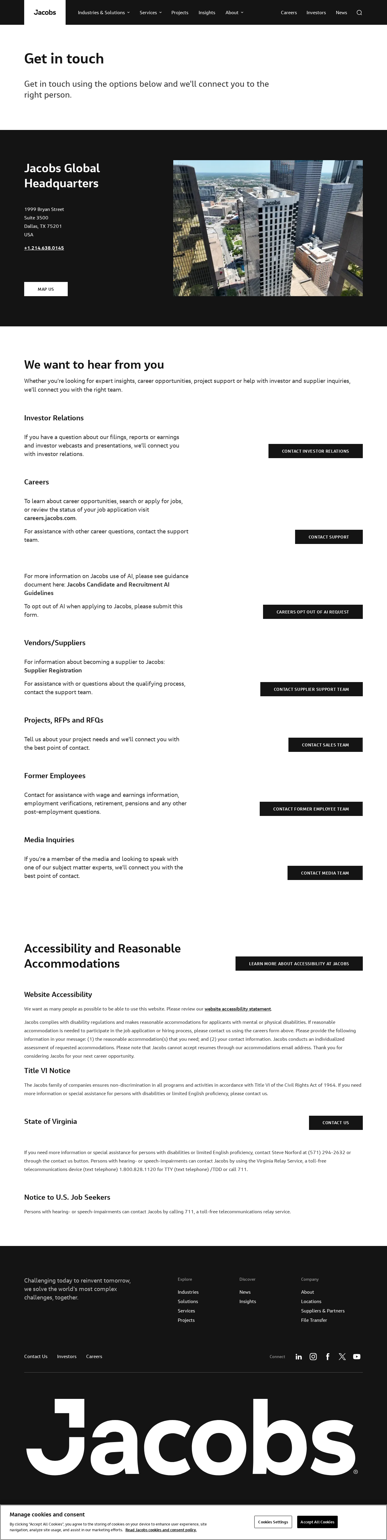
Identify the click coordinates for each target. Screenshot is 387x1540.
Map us (46, 289)
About (307, 1292)
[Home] (45, 12)
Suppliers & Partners (323, 1311)
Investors (66, 1356)
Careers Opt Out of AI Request (313, 612)
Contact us (336, 1122)
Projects (186, 1320)
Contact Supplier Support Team (311, 689)
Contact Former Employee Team (311, 809)
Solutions (188, 1301)
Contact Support (329, 537)
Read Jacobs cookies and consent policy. (161, 1529)
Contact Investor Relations (315, 451)
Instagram (313, 1357)
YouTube (357, 1357)
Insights (247, 1301)
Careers (94, 1356)
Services (186, 1311)
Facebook (328, 1357)
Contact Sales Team (325, 745)
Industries (188, 1292)
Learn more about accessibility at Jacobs (299, 963)
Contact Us (35, 1356)
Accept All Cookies (317, 1521)
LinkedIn (299, 1357)
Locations (311, 1301)
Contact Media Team (325, 873)
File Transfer (314, 1320)
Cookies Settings (273, 1521)
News (245, 1292)
